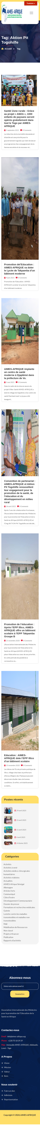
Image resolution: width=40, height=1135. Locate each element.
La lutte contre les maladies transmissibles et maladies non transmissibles (17, 917)
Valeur (7, 1071)
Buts (6, 1076)
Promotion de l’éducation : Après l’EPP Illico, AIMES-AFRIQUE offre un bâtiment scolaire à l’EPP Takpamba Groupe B (19, 630)
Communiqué (9, 894)
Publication (8, 937)
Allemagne (8, 887)
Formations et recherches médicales (19, 907)
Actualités (8, 881)
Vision (6, 1063)
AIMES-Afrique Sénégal (14, 884)
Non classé (8, 930)
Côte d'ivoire (9, 897)
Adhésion (8, 1095)
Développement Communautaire (18, 900)
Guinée (7, 910)
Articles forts (9, 891)
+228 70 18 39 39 (15, 1040)
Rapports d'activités (12, 940)
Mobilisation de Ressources (15, 927)
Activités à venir (10, 867)
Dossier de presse (11, 904)
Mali (5, 924)
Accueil (8, 49)
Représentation (11, 1099)
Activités (7, 864)
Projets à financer (11, 934)
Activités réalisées (11, 877)
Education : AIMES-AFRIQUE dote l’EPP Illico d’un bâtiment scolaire (19, 758)
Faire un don (9, 1091)
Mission (7, 1067)
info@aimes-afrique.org (16, 1036)
